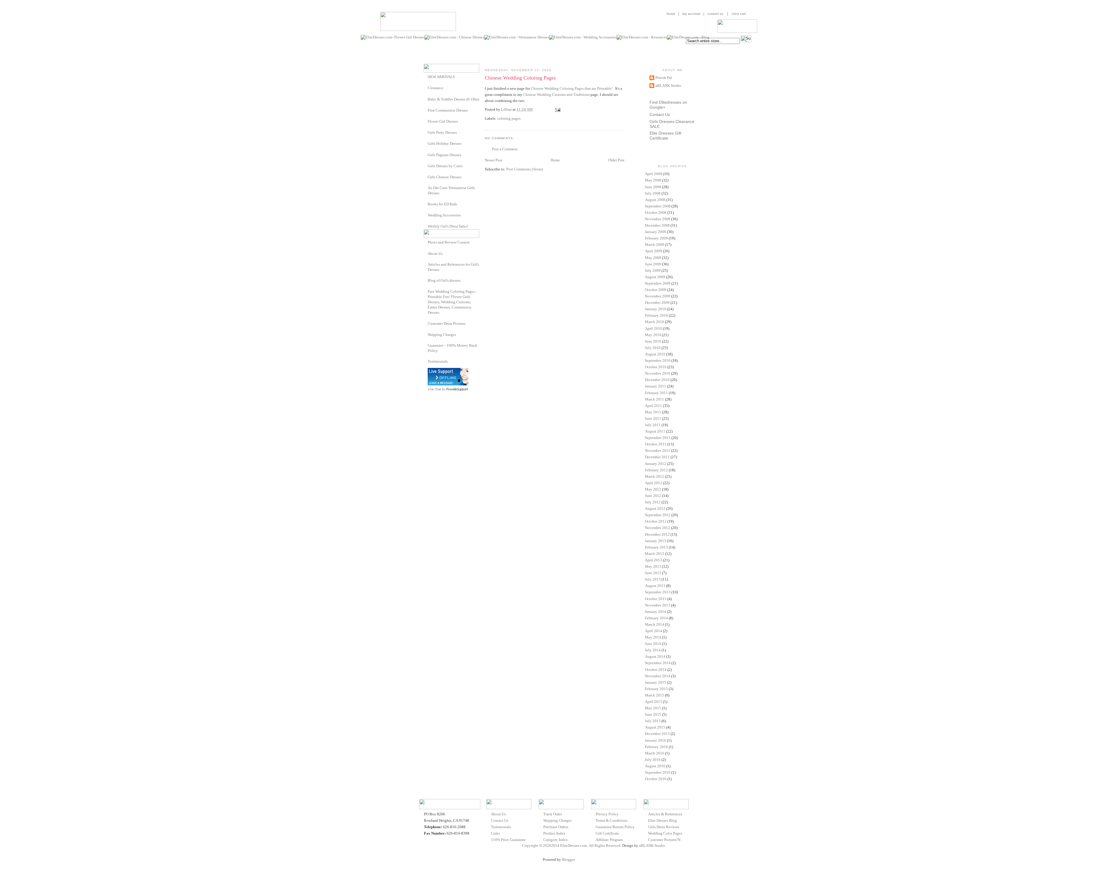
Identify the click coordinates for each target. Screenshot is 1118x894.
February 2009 (656, 238)
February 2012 (656, 470)
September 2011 (658, 437)
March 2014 (654, 624)
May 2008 (653, 180)
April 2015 (653, 701)
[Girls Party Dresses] (426, 132)
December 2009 (657, 302)
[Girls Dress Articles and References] (426, 264)
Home (555, 160)
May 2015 (653, 708)
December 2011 (657, 457)
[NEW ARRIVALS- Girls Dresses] (426, 76)
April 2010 (653, 328)
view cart (738, 13)
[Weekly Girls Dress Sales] (426, 226)
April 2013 (653, 560)
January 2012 (655, 463)
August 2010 (655, 354)
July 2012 (653, 502)
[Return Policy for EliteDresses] (426, 345)
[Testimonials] (426, 361)
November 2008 (657, 219)
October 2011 (655, 444)
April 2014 (653, 631)
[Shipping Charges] (426, 334)
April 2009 (653, 251)
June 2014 (653, 643)
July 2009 (653, 270)
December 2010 (657, 380)
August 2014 (655, 656)
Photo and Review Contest (449, 242)
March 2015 (654, 695)
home (671, 13)
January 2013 (655, 541)
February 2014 (656, 618)
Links (495, 833)
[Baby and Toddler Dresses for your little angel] (426, 99)
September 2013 (658, 592)
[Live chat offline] (448, 384)
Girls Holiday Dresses (444, 143)
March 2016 (654, 753)
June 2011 (653, 418)
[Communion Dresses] (426, 110)
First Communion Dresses (448, 110)
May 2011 (653, 412)
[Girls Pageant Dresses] (426, 154)
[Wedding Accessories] (426, 215)
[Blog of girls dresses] (426, 280)
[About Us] (426, 253)
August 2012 (655, 508)
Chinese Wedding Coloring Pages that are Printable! (572, 88)
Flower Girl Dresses (443, 121)
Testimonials (438, 361)
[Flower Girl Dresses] (426, 121)
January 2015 (655, 682)
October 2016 (655, 779)
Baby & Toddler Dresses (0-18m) (453, 99)
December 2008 (657, 225)
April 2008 (653, 174)
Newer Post (493, 160)
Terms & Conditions (611, 820)
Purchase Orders (555, 827)
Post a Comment (505, 149)
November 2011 (657, 450)
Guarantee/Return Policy (615, 827)
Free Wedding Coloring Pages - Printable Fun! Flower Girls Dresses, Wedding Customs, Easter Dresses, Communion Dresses (452, 302)
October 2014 (655, 669)
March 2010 (654, 322)
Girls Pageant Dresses (444, 155)
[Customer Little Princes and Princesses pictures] (426, 323)
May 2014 (653, 637)
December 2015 (657, 733)
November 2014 (657, 676)
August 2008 (655, 200)
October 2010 (655, 367)
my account (691, 13)
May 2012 (653, 489)
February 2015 (656, 689)
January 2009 (655, 232)
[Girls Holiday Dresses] (426, 143)
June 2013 (653, 573)
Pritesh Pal (663, 77)
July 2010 (653, 347)
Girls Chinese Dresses (444, 177)
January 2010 (655, 309)
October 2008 (655, 212)
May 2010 (653, 335)
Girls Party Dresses (442, 132)
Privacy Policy (607, 814)
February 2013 (656, 547)
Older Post (616, 160)
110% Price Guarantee (508, 839)
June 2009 (653, 264)
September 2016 (658, 772)
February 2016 (656, 747)
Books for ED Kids (442, 204)
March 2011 (654, 399)
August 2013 (655, 585)
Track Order (552, 814)
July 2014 (653, 650)
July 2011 (653, 425)
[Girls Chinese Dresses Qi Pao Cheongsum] (426, 176)
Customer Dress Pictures (447, 323)
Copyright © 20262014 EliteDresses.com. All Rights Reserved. (571, 845)
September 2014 (658, 663)
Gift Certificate (607, 833)
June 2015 (653, 714)
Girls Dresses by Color (445, 166)
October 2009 (655, 290)
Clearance (435, 88)
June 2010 (653, 341)
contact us (715, 13)
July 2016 (653, 759)
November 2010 (657, 373)
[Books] (426, 204)
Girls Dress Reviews (663, 827)
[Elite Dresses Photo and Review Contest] (426, 242)
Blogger (568, 859)
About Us (435, 253)
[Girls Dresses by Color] (426, 165)
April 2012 (653, 483)
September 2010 (658, 360)
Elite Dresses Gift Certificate (665, 135)
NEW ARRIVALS (441, 77)
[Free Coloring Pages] (426, 291)
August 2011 (655, 431)
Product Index (554, 833)
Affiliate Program (609, 839)
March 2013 (654, 553)
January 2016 (655, 740)
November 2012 (657, 528)
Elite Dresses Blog (662, 820)
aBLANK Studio (668, 85)
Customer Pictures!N (664, 839)
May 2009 (653, 257)
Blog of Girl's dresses (444, 280)
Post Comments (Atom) (524, 169)
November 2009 (657, 296)
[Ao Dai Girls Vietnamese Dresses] (426, 188)
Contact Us (660, 114)
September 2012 (658, 515)
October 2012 (655, 521)
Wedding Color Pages (665, 833)
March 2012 (654, 476)
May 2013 (653, 566)
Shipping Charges (442, 334)
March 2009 (654, 244)
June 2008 (653, 187)
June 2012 (653, 495)
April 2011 (653, 405)
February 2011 (656, 393)
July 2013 (653, 579)
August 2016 (655, 766)
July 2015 (653, 721)
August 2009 (655, 277)
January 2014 (655, 611)
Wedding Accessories (444, 215)
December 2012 (657, 534)
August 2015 (655, 727)
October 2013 (655, 599)
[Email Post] (557, 109)
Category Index (555, 839)
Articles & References (665, 814)
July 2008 (653, 193)
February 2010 (656, 315)
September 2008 (658, 206)
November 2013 (657, 605)
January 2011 (655, 386)
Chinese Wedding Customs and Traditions (556, 94)
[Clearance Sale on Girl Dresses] (426, 87)
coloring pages (509, 118)
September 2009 (658, 283)
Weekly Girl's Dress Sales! (448, 226)
